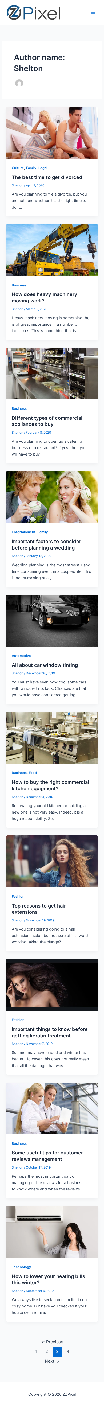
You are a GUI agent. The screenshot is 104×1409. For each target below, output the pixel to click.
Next (52, 1361)
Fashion (18, 896)
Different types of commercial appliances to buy (47, 421)
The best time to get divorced (47, 177)
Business (19, 285)
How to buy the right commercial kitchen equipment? (50, 785)
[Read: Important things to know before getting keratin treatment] (52, 984)
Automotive (21, 656)
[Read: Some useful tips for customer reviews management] (52, 1108)
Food (33, 773)
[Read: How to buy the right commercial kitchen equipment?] (52, 737)
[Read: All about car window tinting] (52, 620)
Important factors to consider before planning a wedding (46, 544)
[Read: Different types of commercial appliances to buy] (52, 373)
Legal (42, 168)
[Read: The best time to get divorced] (52, 132)
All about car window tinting (45, 665)
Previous (52, 1341)
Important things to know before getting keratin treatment (50, 1032)
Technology (21, 1267)
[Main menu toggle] (93, 12)
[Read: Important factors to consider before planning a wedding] (52, 496)
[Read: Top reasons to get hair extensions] (52, 861)
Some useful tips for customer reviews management (47, 1156)
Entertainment (23, 532)
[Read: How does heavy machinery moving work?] (52, 249)
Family (31, 168)
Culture (18, 168)
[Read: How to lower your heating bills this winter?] (52, 1231)
